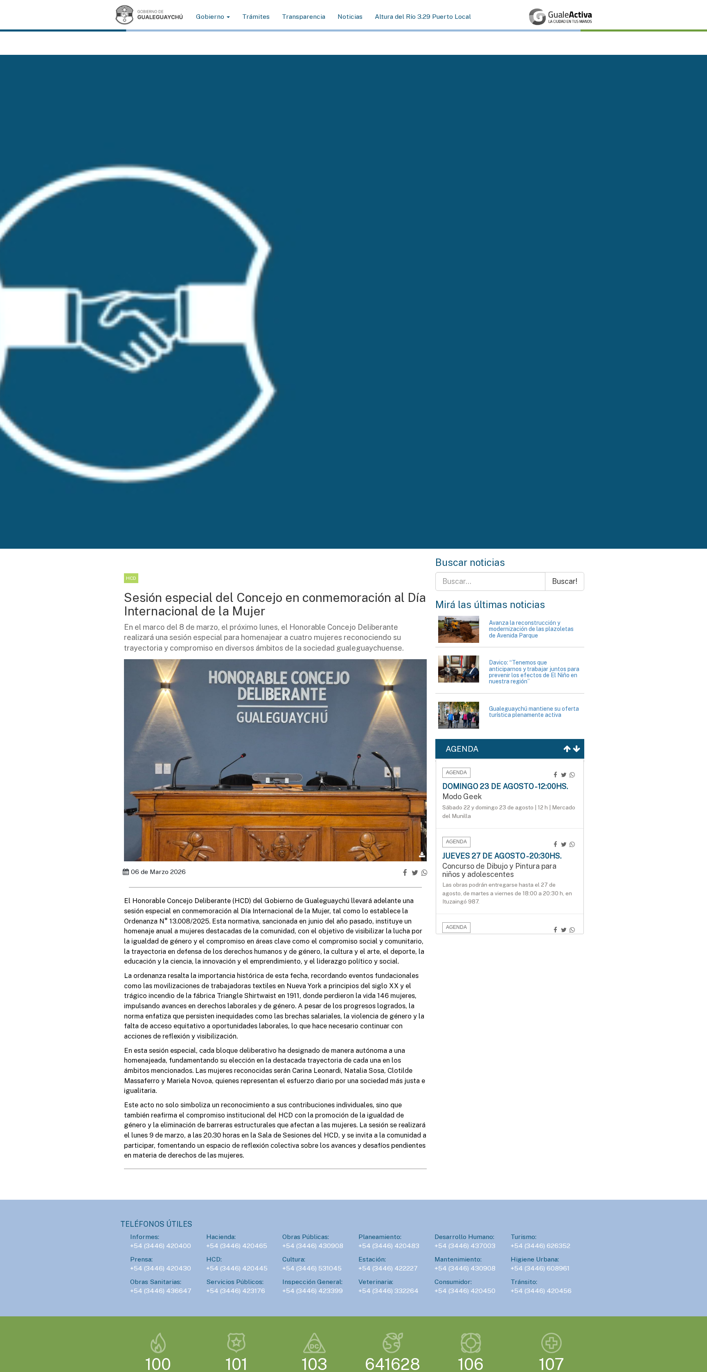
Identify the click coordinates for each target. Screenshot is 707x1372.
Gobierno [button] (211, 16)
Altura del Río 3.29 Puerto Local (423, 16)
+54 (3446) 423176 (235, 1291)
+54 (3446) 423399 (312, 1291)
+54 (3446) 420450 (465, 1291)
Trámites (256, 16)
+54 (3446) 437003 (465, 1246)
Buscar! (564, 581)
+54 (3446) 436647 (160, 1291)
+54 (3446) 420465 (236, 1246)
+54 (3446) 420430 (160, 1268)
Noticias (350, 16)
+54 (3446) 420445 (237, 1268)
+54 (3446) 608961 (540, 1268)
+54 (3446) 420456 (541, 1291)
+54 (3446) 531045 (312, 1268)
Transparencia (303, 16)
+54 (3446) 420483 (388, 1246)
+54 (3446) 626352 (540, 1246)
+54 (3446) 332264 (388, 1291)
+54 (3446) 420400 (160, 1246)
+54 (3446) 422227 (388, 1268)
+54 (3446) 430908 (312, 1246)
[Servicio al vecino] (560, 16)
